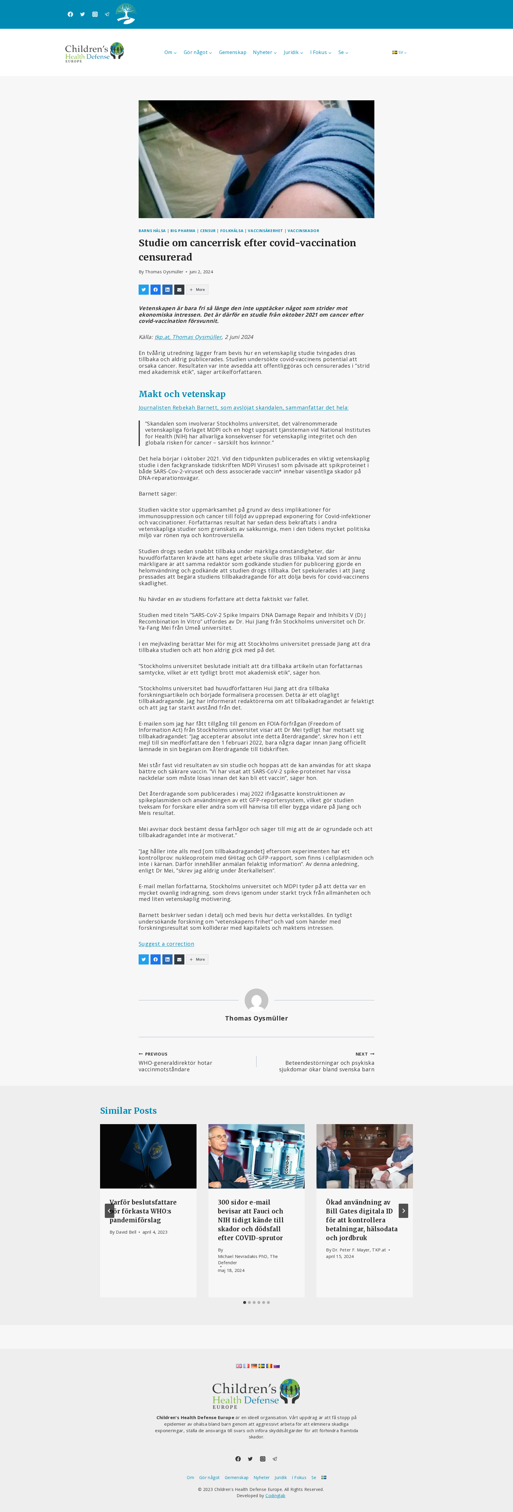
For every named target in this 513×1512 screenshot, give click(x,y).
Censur (208, 230)
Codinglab (275, 1495)
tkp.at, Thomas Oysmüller (188, 336)
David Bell (126, 1232)
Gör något (209, 1477)
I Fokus (299, 1477)
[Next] (403, 1211)
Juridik (281, 1477)
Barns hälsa (152, 230)
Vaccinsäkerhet (265, 230)
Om (190, 1477)
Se (313, 1477)
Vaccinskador (303, 230)
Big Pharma (183, 230)
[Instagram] (95, 14)
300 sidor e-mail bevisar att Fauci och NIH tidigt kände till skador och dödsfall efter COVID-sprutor (251, 1220)
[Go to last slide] (109, 1211)
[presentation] (148, 1156)
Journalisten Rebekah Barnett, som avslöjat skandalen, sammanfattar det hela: (244, 407)
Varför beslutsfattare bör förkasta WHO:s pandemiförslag (143, 1211)
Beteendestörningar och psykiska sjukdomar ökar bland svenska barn (326, 1062)
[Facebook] (70, 14)
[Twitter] (82, 14)
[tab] (244, 1302)
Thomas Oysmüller (164, 272)
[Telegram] (107, 14)
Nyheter (262, 1477)
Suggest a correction (166, 943)
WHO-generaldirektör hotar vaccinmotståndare (175, 1062)
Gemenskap (232, 52)
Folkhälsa (232, 230)
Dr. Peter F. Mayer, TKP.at (359, 1250)
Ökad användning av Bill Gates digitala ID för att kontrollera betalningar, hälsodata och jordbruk (362, 1220)
